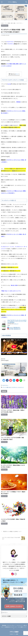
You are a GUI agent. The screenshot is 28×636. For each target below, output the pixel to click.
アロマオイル (14, 387)
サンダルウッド (21, 387)
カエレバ (16, 323)
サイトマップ (19, 625)
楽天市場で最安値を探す (15, 329)
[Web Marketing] (12, 2)
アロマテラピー (5, 385)
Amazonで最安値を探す (14, 327)
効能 (7, 387)
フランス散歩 (14, 632)
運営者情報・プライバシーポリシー (8, 625)
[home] (15, 574)
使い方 (10, 387)
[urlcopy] (24, 380)
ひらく (17, 74)
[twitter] (3, 380)
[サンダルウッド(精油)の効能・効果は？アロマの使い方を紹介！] (14, 380)
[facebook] (7, 380)
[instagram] (12, 574)
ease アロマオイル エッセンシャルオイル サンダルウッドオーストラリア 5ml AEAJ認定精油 (17, 321)
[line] (20, 380)
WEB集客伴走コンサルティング (10, 627)
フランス (4, 387)
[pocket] (10, 380)
